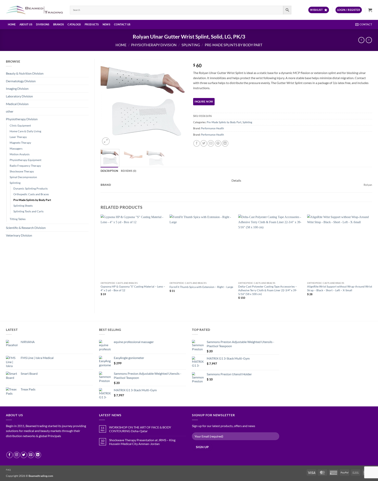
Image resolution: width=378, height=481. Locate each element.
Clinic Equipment (20, 125)
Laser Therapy (18, 137)
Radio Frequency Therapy (25, 165)
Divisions (42, 24)
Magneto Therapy (20, 142)
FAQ (8, 469)
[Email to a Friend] (211, 143)
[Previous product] (369, 40)
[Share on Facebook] (196, 143)
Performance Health (212, 128)
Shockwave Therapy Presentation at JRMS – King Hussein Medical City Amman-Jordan (142, 442)
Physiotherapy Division (154, 45)
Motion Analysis (20, 154)
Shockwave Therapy (22, 171)
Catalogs (74, 24)
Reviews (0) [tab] (128, 170)
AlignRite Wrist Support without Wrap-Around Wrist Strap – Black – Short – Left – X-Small (339, 288)
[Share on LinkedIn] (225, 143)
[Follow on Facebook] (9, 455)
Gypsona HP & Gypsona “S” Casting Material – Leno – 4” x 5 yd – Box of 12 (133, 288)
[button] (348, 10)
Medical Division (17, 104)
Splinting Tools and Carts (28, 211)
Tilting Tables (18, 219)
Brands (58, 24)
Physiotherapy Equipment (25, 160)
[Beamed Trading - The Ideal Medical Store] (35, 10)
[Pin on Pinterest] (218, 143)
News (106, 24)
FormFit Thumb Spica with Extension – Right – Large (201, 287)
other (9, 111)
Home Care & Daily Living (25, 131)
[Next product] (361, 40)
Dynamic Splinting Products (30, 188)
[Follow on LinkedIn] (38, 455)
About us (25, 24)
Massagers (16, 148)
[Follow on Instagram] (16, 455)
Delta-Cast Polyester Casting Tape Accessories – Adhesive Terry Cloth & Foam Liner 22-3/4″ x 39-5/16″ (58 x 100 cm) (267, 290)
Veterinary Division (19, 235)
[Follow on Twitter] (23, 455)
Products (92, 24)
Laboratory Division (19, 96)
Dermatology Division (21, 81)
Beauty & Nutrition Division (25, 73)
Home (12, 24)
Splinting (191, 45)
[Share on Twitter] (203, 143)
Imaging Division (17, 88)
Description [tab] (109, 170)
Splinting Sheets (23, 205)
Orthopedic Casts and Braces (31, 194)
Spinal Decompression (23, 177)
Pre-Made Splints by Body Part (233, 45)
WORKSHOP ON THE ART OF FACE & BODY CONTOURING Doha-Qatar (140, 429)
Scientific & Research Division (26, 227)
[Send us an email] (31, 455)
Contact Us (122, 24)
